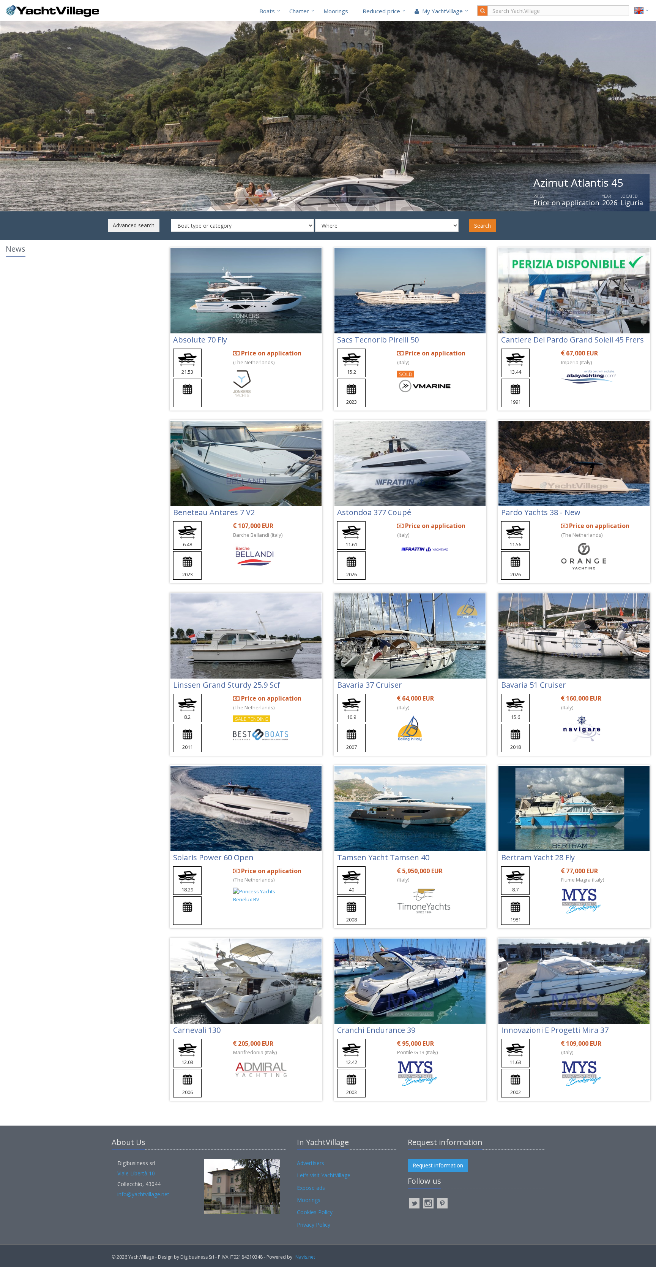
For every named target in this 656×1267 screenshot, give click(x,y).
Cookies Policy (315, 1212)
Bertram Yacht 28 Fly (538, 857)
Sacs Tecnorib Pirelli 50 (378, 340)
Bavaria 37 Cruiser (369, 685)
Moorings (335, 11)
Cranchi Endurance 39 (376, 1030)
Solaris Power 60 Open (213, 857)
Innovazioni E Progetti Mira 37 (555, 1030)
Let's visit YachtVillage (323, 1175)
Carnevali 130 (197, 1030)
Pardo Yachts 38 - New (540, 512)
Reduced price (381, 11)
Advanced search (134, 225)
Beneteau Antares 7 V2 (214, 512)
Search (482, 225)
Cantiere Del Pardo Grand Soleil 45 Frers (572, 340)
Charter (299, 11)
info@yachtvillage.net (143, 1194)
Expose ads (311, 1187)
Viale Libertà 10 (136, 1173)
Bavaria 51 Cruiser (533, 685)
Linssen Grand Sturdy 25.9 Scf (226, 685)
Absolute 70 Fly (200, 340)
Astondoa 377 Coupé (374, 512)
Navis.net (305, 1257)
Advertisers (310, 1163)
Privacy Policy (313, 1224)
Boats (267, 11)
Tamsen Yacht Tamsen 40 (383, 857)
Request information (438, 1165)
